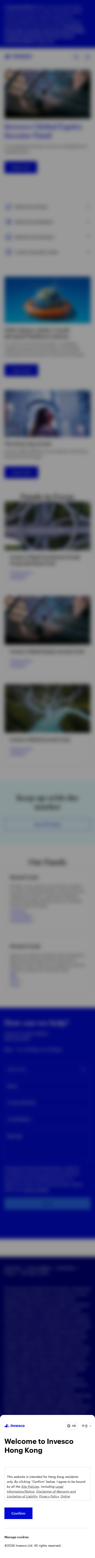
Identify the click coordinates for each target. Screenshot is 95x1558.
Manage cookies (16, 1537)
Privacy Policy (49, 1496)
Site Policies (30, 1486)
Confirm (18, 1513)
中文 (85, 1426)
